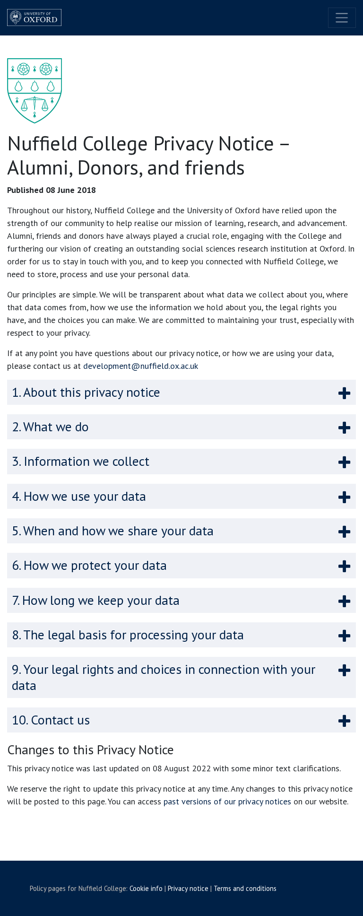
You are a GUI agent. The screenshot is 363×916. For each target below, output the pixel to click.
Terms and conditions (245, 888)
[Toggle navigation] (342, 18)
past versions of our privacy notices (227, 801)
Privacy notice (188, 888)
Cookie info (146, 888)
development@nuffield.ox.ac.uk (140, 365)
